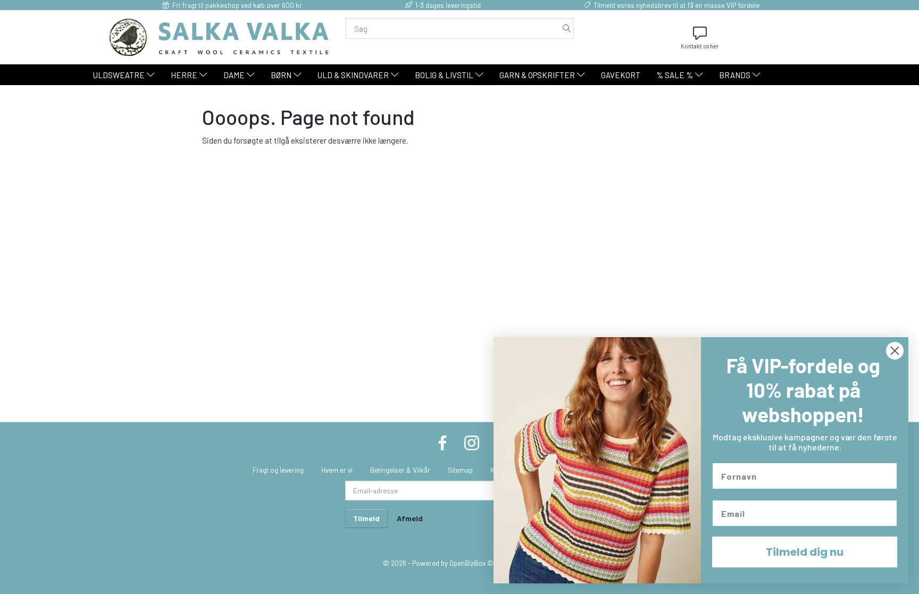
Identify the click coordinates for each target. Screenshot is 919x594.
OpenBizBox (467, 562)
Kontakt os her (700, 46)
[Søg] (567, 28)
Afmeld (410, 518)
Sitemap (460, 469)
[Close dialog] (894, 350)
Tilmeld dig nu (804, 552)
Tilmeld (366, 518)
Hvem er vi (337, 469)
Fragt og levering (278, 469)
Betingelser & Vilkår (400, 469)
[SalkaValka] (219, 36)
